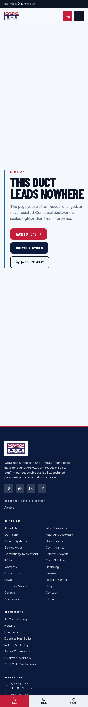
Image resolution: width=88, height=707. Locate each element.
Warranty (10, 567)
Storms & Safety (15, 586)
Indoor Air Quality (16, 645)
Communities (55, 547)
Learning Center (56, 580)
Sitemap (51, 599)
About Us (10, 528)
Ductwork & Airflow (17, 658)
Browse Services (29, 248)
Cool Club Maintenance (20, 664)
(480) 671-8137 (32, 262)
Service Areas (13, 547)
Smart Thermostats (18, 651)
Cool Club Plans (56, 560)
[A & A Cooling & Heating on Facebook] (8, 488)
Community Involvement (21, 554)
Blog (49, 586)
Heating (9, 626)
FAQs (8, 580)
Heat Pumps (12, 632)
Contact (51, 592)
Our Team (11, 535)
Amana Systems (15, 541)
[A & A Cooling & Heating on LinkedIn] (31, 488)
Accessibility (13, 599)
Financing (52, 567)
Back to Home (26, 234)
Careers (9, 592)
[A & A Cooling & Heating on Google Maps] (42, 488)
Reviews (51, 573)
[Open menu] (79, 16)
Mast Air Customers (59, 535)
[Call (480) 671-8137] (67, 16)
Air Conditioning (15, 619)
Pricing (9, 560)
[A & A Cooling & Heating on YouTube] (20, 488)
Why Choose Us (56, 528)
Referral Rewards (57, 554)
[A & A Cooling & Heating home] (12, 16)
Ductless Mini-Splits (18, 638)
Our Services (54, 541)
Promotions (12, 573)
